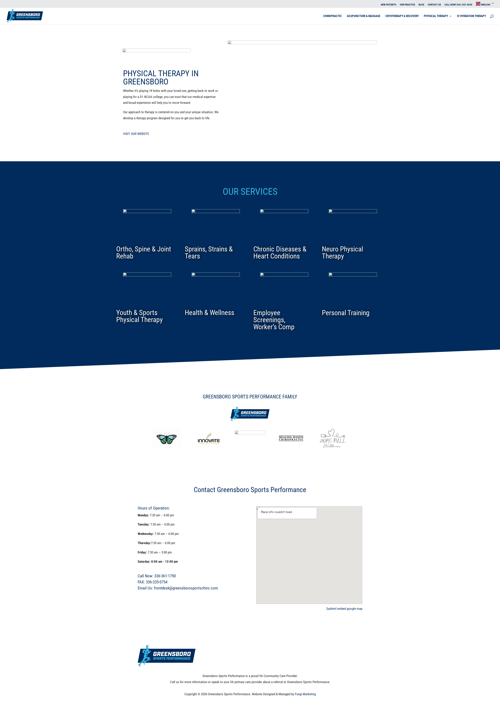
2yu (328, 609)
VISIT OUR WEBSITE (136, 134)
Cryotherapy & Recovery (402, 16)
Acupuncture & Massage (363, 16)
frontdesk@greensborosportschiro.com (186, 588)
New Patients (388, 4)
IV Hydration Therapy (471, 16)
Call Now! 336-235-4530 (458, 4)
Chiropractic (332, 16)
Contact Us (434, 4)
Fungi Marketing (305, 694)
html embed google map (346, 609)
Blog (421, 4)
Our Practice (407, 4)
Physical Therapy (436, 16)
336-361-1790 (165, 576)
